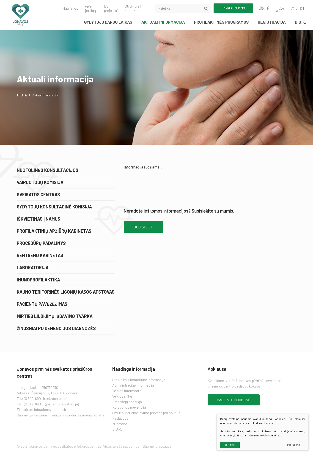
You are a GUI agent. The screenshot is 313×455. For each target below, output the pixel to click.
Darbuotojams (233, 8)
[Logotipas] (28, 15)
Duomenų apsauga (157, 446)
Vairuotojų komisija (40, 182)
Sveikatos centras (38, 194)
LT (292, 8)
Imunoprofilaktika (38, 279)
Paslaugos (120, 418)
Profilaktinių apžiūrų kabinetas (54, 231)
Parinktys (293, 445)
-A (277, 8)
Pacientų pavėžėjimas (42, 304)
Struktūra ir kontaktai (133, 8)
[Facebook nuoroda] (268, 8)
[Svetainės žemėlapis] (261, 8)
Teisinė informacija (127, 390)
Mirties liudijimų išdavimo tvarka (55, 316)
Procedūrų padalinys (41, 243)
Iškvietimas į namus (38, 219)
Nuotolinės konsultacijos (47, 170)
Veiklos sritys (122, 396)
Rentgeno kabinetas (40, 255)
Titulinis (22, 95)
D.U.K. (300, 22)
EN (302, 8)
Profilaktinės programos (221, 22)
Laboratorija (33, 267)
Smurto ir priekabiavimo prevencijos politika (146, 412)
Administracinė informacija (133, 385)
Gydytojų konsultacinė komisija (54, 206)
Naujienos (70, 8)
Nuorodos (120, 423)
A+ (282, 8)
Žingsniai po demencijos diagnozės (56, 328)
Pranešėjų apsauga (127, 401)
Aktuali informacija (163, 22)
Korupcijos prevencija (129, 407)
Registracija (272, 22)
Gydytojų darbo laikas (108, 22)
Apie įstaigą (90, 8)
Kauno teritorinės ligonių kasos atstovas (66, 292)
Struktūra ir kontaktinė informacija (138, 379)
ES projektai (111, 8)
